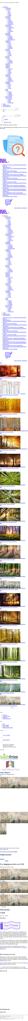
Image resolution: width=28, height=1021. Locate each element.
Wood (9, 14)
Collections (5, 6)
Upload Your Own (7, 106)
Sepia (3, 893)
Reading (10, 99)
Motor (9, 85)
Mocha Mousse (11, 39)
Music (9, 101)
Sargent (9, 72)
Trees (9, 51)
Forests (9, 20)
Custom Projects (6, 105)
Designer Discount (7, 718)
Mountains (10, 21)
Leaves (9, 54)
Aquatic (10, 45)
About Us (5, 715)
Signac (9, 73)
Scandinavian (11, 27)
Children (10, 94)
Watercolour (10, 80)
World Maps (10, 102)
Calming (10, 60)
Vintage (9, 28)
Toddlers (10, 93)
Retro (9, 32)
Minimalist (10, 38)
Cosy (9, 59)
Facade (9, 88)
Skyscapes (10, 22)
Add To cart (3, 918)
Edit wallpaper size (4, 851)
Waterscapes (10, 23)
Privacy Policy (6, 726)
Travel (9, 84)
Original (3, 881)
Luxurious (10, 61)
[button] (2, 363)
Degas (9, 71)
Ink (9, 10)
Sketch (9, 77)
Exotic (9, 44)
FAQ (4, 724)
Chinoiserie (10, 31)
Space (9, 100)
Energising (10, 62)
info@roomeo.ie (6, 739)
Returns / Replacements (8, 727)
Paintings (10, 79)
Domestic (10, 47)
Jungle (9, 53)
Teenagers (10, 95)
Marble (9, 15)
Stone (9, 13)
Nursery (10, 91)
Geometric (10, 37)
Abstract (10, 78)
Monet (9, 70)
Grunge (9, 30)
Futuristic (10, 36)
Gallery (4, 104)
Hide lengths (11, 851)
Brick (9, 11)
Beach (9, 19)
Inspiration (5, 717)
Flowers (10, 55)
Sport (9, 87)
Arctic (9, 43)
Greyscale (4, 906)
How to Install (6, 725)
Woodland (10, 48)
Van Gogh (10, 68)
